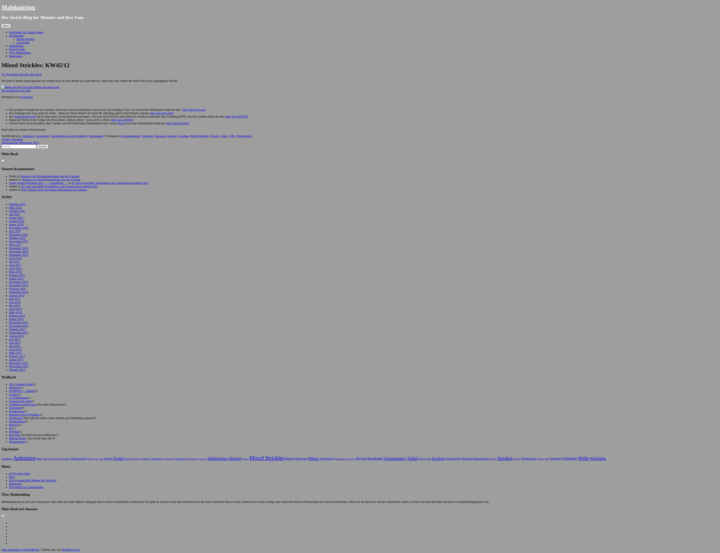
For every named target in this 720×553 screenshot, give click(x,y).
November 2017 (18, 241)
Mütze (313, 458)
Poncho (214, 136)
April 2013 (15, 349)
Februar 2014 (17, 315)
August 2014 (16, 295)
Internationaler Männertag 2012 (21, 142)
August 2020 (16, 221)
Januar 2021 (16, 217)
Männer (289, 458)
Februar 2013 (17, 356)
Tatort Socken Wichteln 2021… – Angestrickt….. (38, 183)
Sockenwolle (452, 458)
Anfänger (7, 458)
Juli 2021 (14, 214)
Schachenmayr (395, 458)
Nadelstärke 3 (340, 459)
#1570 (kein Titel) (19, 473)
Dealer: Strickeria (12, 139)
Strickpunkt (16, 418)
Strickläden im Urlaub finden (26, 32)
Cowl (101, 459)
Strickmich (15, 408)
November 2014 (18, 285)
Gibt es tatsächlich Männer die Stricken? (33, 480)
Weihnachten (244, 136)
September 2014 (18, 292)
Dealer (108, 458)
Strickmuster (16, 35)
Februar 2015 (17, 275)
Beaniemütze (63, 458)
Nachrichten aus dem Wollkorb (68, 136)
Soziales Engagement (475, 458)
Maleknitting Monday (225, 458)
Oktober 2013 (17, 329)
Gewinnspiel (181, 458)
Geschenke (23, 42)
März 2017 (15, 244)
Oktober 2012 (17, 369)
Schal (224, 136)
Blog (12, 477)
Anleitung (147, 136)
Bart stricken (49, 458)
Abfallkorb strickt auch (22, 404)
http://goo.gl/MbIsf (122, 119)
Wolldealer (569, 458)
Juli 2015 (14, 261)
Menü (6, 25)
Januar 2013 (16, 359)
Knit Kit (14, 424)
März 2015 (15, 271)
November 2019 (18, 227)
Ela (11, 428)
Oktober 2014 (17, 288)
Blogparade (78, 458)
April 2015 (15, 268)
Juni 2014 (15, 302)
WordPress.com (71, 549)
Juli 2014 (14, 298)
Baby (39, 458)
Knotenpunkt (17, 411)
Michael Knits (17, 438)
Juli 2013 (14, 339)
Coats (95, 459)
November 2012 (18, 366)
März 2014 (15, 312)
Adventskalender (130, 136)
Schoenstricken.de (24, 116)
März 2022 (15, 207)
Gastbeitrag (157, 458)
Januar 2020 (16, 224)
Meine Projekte (25, 39)
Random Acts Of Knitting (24, 414)
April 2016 (15, 258)
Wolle (583, 458)
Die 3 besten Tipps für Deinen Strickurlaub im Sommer (54, 189)
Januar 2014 (16, 319)
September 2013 (18, 332)
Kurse (121, 123)
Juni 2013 (15, 342)
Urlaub (516, 458)
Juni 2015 (15, 265)
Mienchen (15, 387)
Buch (89, 458)
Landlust (183, 136)
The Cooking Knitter (21, 384)
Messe (246, 459)
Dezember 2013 (18, 322)
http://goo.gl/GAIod (161, 113)
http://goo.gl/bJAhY (178, 123)
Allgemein (28, 136)
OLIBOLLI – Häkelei (22, 391)
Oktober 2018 (17, 238)
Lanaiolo (203, 459)
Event (118, 458)
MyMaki (14, 431)
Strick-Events (17, 49)
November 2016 (18, 251)
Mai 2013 (14, 346)
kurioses (172, 136)
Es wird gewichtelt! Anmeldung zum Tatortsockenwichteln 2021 (110, 183)
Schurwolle (424, 458)
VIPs (232, 136)
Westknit (540, 459)
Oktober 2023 (17, 204)
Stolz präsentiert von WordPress (20, 549)
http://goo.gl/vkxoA (194, 109)
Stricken (504, 458)
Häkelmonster (17, 441)
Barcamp (160, 136)
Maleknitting (18, 7)
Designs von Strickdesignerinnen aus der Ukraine (50, 176)
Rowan (361, 458)
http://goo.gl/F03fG (237, 116)
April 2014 (15, 309)
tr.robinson (26, 97)
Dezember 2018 (18, 234)
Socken (438, 458)
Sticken (493, 459)
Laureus (14, 394)
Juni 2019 (15, 231)
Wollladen (598, 458)
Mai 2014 (14, 305)
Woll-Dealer (16, 46)
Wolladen (555, 458)
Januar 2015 (16, 278)
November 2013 (18, 325)
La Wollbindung (18, 397)
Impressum (15, 56)
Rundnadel (375, 458)
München (301, 458)
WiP (547, 458)
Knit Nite (14, 435)
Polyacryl (351, 459)
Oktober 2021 (17, 211)
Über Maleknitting (20, 52)
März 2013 (15, 353)
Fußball (145, 458)
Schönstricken (17, 421)
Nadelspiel (327, 458)
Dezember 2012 (18, 363)
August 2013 (16, 336)
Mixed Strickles (199, 136)
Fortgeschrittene (132, 458)
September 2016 (18, 255)
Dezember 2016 (18, 248)
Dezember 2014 (18, 282)
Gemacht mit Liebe (20, 401)
